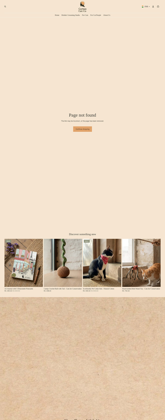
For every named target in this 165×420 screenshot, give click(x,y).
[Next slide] (39, 262)
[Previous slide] (7, 262)
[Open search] (5, 6)
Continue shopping (82, 129)
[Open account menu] (153, 6)
